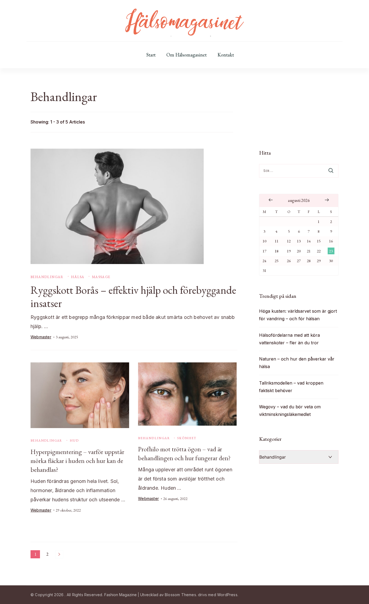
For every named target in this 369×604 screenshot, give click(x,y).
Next (59, 554)
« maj (270, 200)
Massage (101, 277)
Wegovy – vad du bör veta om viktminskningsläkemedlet (290, 410)
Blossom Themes (180, 594)
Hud (74, 440)
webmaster (41, 337)
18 (277, 250)
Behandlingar (47, 277)
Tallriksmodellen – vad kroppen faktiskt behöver (291, 386)
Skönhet (187, 438)
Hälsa (78, 277)
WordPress (227, 594)
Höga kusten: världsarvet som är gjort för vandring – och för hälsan (298, 314)
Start (151, 54)
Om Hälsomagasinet (186, 54)
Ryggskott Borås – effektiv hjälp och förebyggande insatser (133, 296)
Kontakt (225, 54)
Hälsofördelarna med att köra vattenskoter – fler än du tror (289, 338)
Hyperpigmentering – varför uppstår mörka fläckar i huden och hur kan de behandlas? (77, 461)
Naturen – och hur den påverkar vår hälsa (296, 362)
